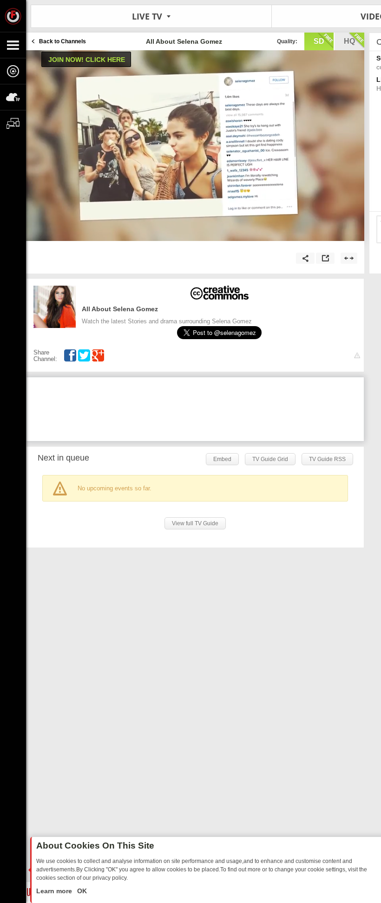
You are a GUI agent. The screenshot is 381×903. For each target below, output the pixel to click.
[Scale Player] (349, 258)
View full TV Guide (195, 523)
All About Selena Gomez (120, 309)
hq (349, 41)
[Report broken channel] (357, 355)
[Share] (305, 258)
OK (81, 891)
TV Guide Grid (270, 459)
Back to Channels (62, 41)
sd (319, 41)
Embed (222, 459)
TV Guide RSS (327, 459)
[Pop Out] (325, 258)
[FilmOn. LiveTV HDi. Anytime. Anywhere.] (13, 16)
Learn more (55, 891)
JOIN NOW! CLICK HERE (86, 59)
